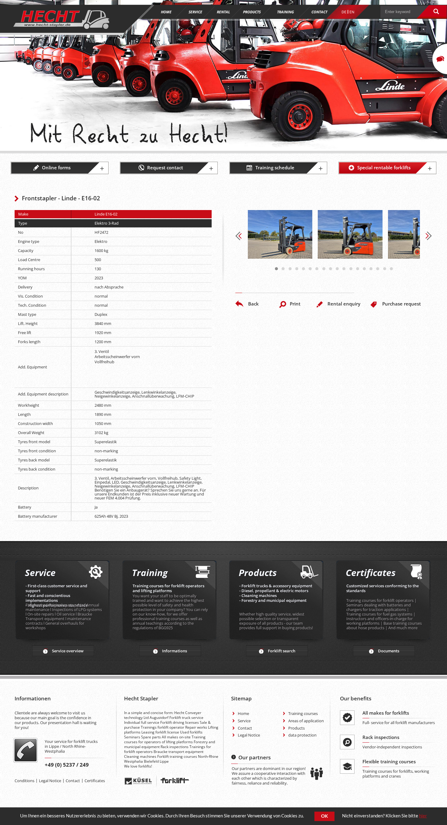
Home (243, 713)
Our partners (254, 757)
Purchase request (401, 304)
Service (244, 720)
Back (253, 304)
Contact (73, 780)
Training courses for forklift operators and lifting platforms (168, 588)
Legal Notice (50, 780)
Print (295, 304)
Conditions (24, 780)
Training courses (303, 713)
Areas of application (306, 720)
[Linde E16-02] (279, 234)
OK (324, 816)
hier (423, 815)
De (343, 12)
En (351, 12)
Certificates (95, 780)
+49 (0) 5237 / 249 (67, 764)
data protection (302, 735)
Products (296, 728)
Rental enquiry (343, 304)
